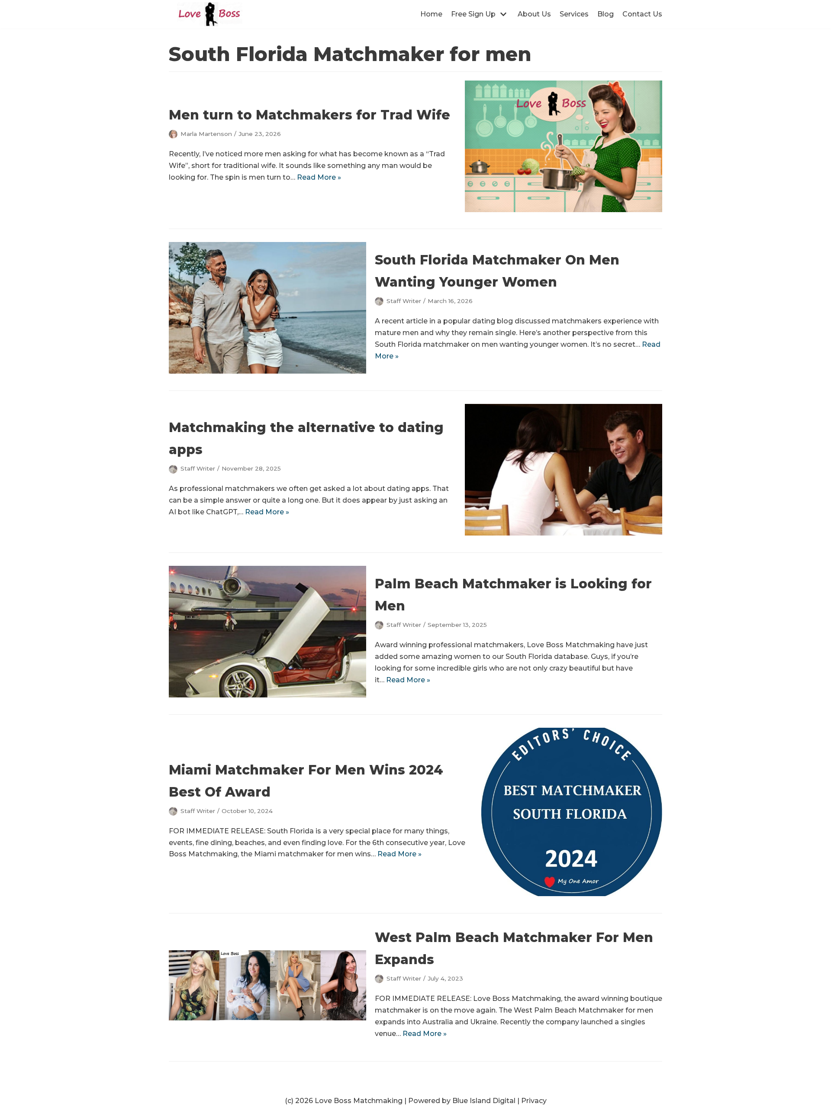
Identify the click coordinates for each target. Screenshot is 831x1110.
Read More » (319, 177)
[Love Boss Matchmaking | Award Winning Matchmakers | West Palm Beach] (209, 14)
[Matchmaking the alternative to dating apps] (563, 533)
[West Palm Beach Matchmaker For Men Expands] (267, 1018)
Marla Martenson (206, 133)
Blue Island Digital (483, 1101)
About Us (534, 14)
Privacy (534, 1101)
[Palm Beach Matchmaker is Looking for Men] (267, 695)
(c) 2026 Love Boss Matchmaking (344, 1101)
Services (574, 14)
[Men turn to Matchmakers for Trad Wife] (563, 210)
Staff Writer (404, 300)
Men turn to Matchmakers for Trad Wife (309, 115)
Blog (605, 14)
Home (431, 14)
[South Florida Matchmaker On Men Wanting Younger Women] (267, 371)
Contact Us (642, 14)
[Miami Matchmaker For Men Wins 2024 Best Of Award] (571, 894)
